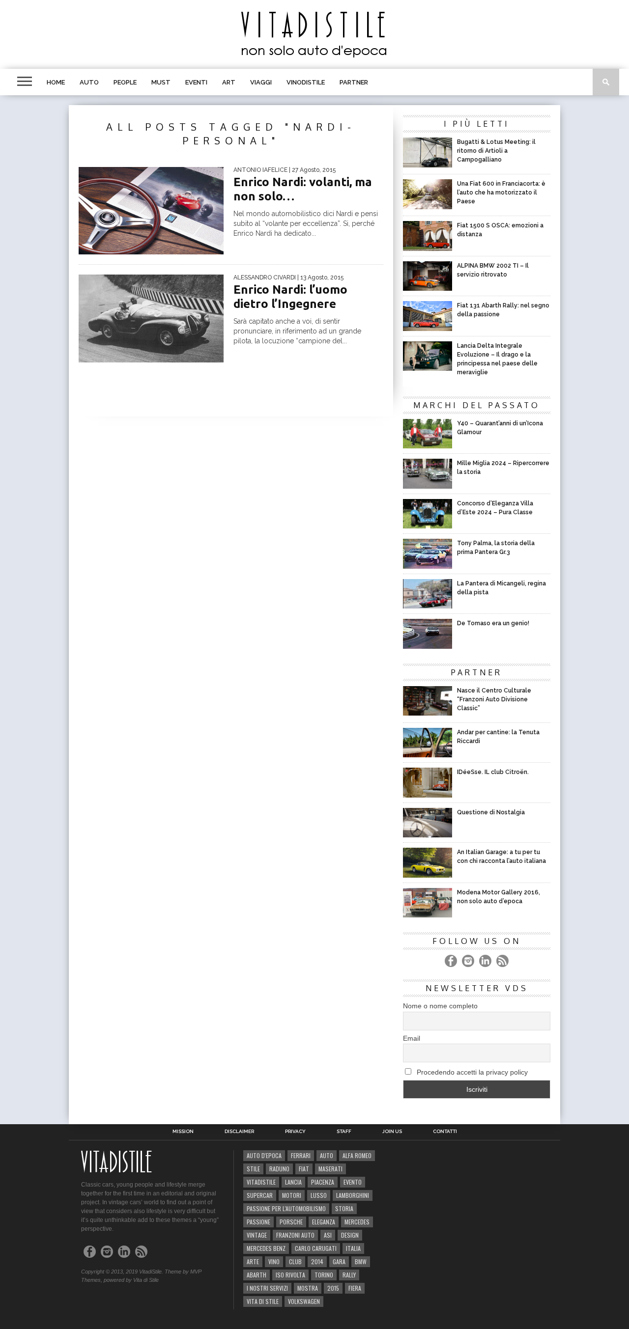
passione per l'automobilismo (286, 1208)
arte (253, 1261)
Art (228, 82)
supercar (260, 1195)
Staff (344, 1131)
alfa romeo (357, 1155)
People (125, 82)
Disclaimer (239, 1131)
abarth (256, 1275)
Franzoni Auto (295, 1235)
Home (56, 82)
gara (339, 1261)
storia (344, 1208)
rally (349, 1275)
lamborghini (352, 1195)
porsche (291, 1222)
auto (326, 1155)
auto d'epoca (264, 1155)
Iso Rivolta (290, 1275)
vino (274, 1261)
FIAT (304, 1168)
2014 (317, 1261)
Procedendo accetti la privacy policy (471, 1072)
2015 (333, 1288)
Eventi (196, 82)
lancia (293, 1182)
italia (353, 1248)
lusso (319, 1195)
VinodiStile (305, 82)
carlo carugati (316, 1248)
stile (253, 1168)
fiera (354, 1288)
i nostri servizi (267, 1288)
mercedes (357, 1222)
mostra (307, 1288)
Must (161, 82)
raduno (279, 1168)
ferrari (301, 1155)
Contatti (445, 1131)
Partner (354, 82)
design (350, 1235)
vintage (257, 1235)
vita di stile (263, 1301)
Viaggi (261, 82)
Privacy (295, 1131)
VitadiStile (261, 1182)
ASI (328, 1235)
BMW (361, 1261)
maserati (330, 1168)
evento (352, 1182)
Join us (392, 1131)
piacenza (322, 1182)
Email (411, 1038)
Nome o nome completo (440, 1006)
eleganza (323, 1222)
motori (291, 1195)
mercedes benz (266, 1248)
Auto (89, 82)
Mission (183, 1131)
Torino (323, 1275)
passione (258, 1222)
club (295, 1261)
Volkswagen (304, 1301)
